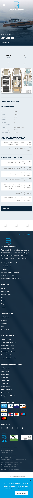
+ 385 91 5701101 (8, 275)
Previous (4, 81)
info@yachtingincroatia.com (11, 272)
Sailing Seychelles (6, 393)
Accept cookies (21, 493)
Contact (3, 307)
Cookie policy (16, 489)
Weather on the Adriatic (8, 349)
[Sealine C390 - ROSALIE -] (16, 80)
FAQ (2, 298)
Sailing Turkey (5, 380)
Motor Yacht (4, 320)
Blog (2, 304)
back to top (25, 234)
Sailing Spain (5, 374)
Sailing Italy (4, 377)
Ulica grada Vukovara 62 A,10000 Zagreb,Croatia (10, 266)
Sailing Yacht (5, 317)
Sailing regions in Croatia (8, 342)
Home (3, 288)
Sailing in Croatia (6, 339)
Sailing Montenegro (6, 390)
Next (29, 81)
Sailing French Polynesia (8, 396)
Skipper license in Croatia (8, 358)
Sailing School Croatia (7, 345)
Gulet (2, 326)
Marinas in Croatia (6, 355)
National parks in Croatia (8, 352)
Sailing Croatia (5, 368)
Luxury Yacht (5, 329)
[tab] (7, 106)
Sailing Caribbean (6, 386)
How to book (5, 291)
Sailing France (5, 383)
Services (3, 301)
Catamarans (4, 323)
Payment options (6, 294)
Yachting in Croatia (16, 10)
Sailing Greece (5, 371)
